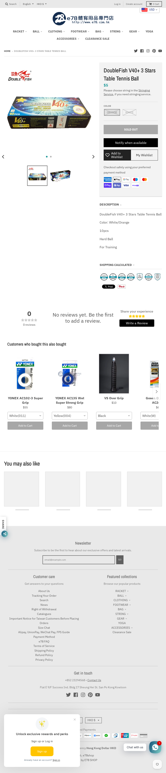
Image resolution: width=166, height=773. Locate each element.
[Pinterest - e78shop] (154, 51)
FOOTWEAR (120, 605)
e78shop (88, 755)
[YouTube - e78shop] (160, 51)
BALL (120, 595)
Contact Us (94, 680)
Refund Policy (44, 655)
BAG (120, 609)
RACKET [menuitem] (18, 31)
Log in (117, 3)
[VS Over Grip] (114, 374)
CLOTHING (121, 600)
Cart (156, 3)
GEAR (120, 618)
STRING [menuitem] (115, 31)
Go (119, 559)
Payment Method (44, 637)
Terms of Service (44, 646)
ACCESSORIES (120, 628)
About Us (44, 591)
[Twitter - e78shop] (136, 51)
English (27, 3)
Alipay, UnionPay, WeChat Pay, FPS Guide (44, 632)
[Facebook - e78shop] (142, 51)
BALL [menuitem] (36, 31)
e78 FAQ (44, 641)
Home (7, 51)
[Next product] (157, 391)
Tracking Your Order (44, 595)
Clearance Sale (122, 632)
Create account (134, 3)
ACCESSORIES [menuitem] (67, 39)
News (44, 605)
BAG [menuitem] (98, 31)
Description (109, 204)
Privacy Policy (44, 660)
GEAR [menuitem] (133, 31)
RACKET (120, 591)
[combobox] (25, 416)
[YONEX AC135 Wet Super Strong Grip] (70, 374)
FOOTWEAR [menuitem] (79, 31)
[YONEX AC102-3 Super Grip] (25, 374)
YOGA (122, 623)
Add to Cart (25, 425)
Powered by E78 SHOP (83, 760)
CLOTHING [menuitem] (55, 31)
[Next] (93, 156)
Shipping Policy (44, 650)
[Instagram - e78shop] (148, 51)
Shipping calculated (116, 265)
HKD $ (40, 3)
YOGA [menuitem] (149, 31)
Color (107, 106)
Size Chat (44, 628)
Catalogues (44, 614)
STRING (120, 614)
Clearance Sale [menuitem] (97, 39)
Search (44, 600)
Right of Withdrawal (44, 609)
